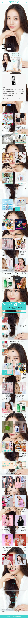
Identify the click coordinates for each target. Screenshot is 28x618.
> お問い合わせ (17, 609)
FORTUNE (14, 602)
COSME (14, 583)
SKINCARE (14, 578)
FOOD (14, 586)
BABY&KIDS (14, 597)
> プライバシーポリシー (18, 611)
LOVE (14, 594)
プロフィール (20, 98)
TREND (14, 591)
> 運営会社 (4, 609)
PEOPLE (14, 600)
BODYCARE (14, 580)
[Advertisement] (14, 23)
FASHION (14, 589)
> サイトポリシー (5, 611)
